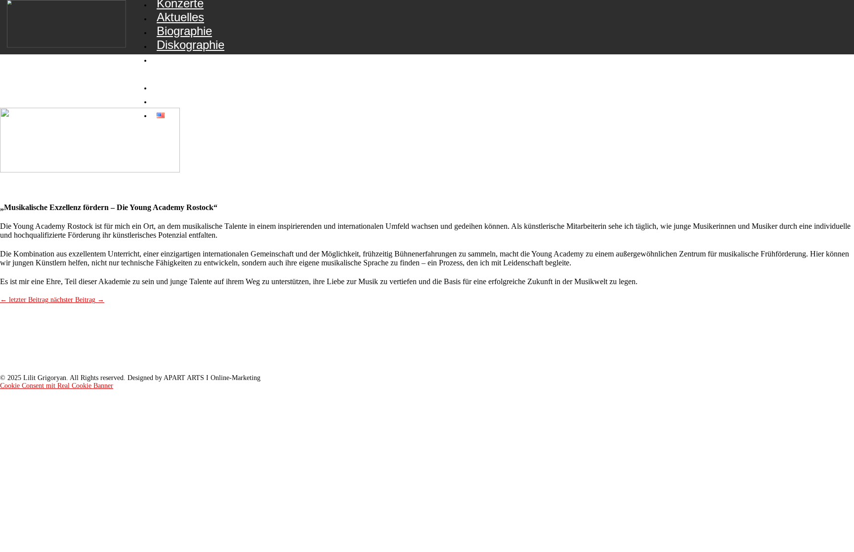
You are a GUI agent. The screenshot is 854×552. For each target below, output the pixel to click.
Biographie (184, 31)
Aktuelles (180, 17)
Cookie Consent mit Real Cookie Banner (56, 385)
